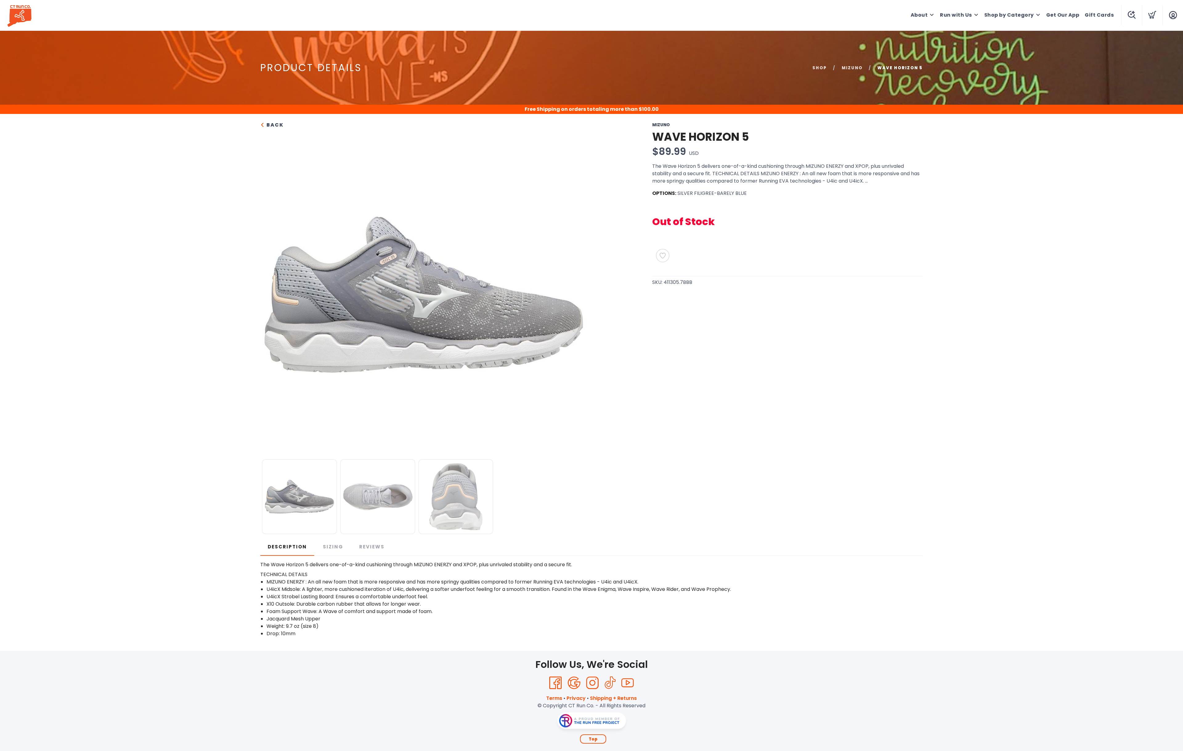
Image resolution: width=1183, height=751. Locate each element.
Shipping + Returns (613, 698)
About (919, 14)
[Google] (574, 683)
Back (274, 124)
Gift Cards (1099, 14)
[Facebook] (555, 683)
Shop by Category (1009, 14)
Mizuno (852, 68)
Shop (819, 68)
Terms (554, 698)
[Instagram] (592, 683)
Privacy (576, 698)
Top (593, 739)
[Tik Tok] (610, 683)
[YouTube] (627, 683)
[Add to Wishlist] (662, 255)
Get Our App (1062, 14)
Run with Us (956, 14)
